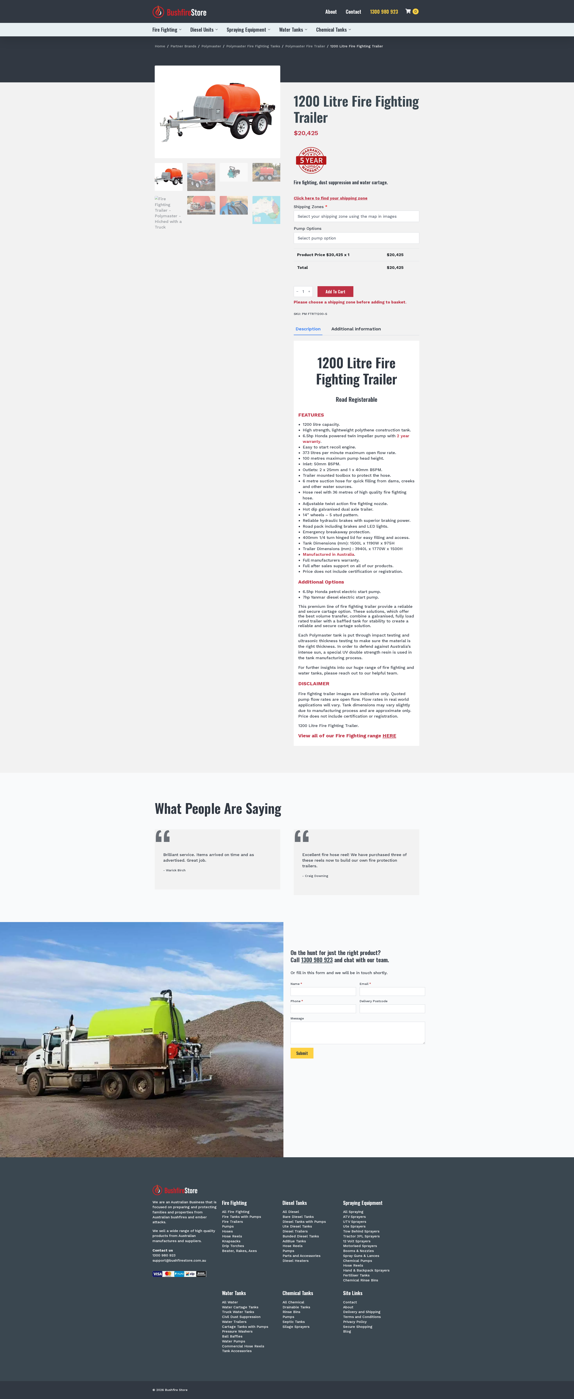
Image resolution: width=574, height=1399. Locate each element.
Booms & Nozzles (358, 1251)
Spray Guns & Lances (361, 1256)
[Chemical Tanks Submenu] (351, 29)
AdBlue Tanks (294, 1241)
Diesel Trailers (295, 1231)
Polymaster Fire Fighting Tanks (253, 46)
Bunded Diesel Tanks (301, 1236)
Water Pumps (233, 1341)
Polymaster (211, 46)
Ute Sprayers (354, 1226)
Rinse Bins (291, 1312)
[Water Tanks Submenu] (307, 29)
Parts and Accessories (301, 1256)
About (331, 11)
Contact (353, 11)
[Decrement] (297, 291)
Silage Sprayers (296, 1327)
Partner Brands (183, 46)
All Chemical (293, 1302)
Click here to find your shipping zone (330, 198)
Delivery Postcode (373, 1001)
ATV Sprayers (354, 1217)
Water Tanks (291, 29)
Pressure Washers (237, 1331)
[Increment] (309, 291)
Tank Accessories (237, 1351)
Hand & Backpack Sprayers (366, 1270)
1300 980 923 (384, 11)
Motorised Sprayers (360, 1246)
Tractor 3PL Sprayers (361, 1236)
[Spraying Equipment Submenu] (270, 29)
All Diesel (291, 1212)
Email (365, 983)
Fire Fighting (164, 29)
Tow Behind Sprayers (361, 1231)
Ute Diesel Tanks (297, 1226)
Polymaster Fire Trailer (305, 46)
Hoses (227, 1231)
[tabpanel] (356, 543)
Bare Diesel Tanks (298, 1217)
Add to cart (335, 291)
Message (297, 1018)
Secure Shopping (357, 1327)
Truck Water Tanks (238, 1312)
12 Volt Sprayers (356, 1241)
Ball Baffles (232, 1336)
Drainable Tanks (296, 1307)
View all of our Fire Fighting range (347, 735)
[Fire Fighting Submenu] (181, 29)
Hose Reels (232, 1236)
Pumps (228, 1226)
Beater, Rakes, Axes (239, 1251)
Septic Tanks (294, 1322)
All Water (230, 1302)
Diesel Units (202, 29)
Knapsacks (231, 1241)
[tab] (308, 329)
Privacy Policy (355, 1322)
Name (296, 983)
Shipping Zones (310, 207)
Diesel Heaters (296, 1261)
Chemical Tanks (331, 29)
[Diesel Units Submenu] (218, 29)
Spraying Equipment (246, 29)
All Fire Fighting (236, 1212)
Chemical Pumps (357, 1261)
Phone (297, 1001)
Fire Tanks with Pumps (241, 1217)
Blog (347, 1331)
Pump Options (308, 228)
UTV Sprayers (354, 1222)
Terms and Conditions (362, 1317)
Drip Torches (233, 1246)
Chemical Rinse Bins (360, 1280)
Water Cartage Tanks (240, 1307)
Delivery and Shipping (361, 1312)
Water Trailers (234, 1322)
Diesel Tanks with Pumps (304, 1222)
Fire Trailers (232, 1222)
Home (160, 46)
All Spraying (353, 1212)
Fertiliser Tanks (356, 1275)
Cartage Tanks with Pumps (245, 1327)
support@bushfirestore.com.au (179, 1260)
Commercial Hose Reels (243, 1346)
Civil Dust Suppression (241, 1317)
